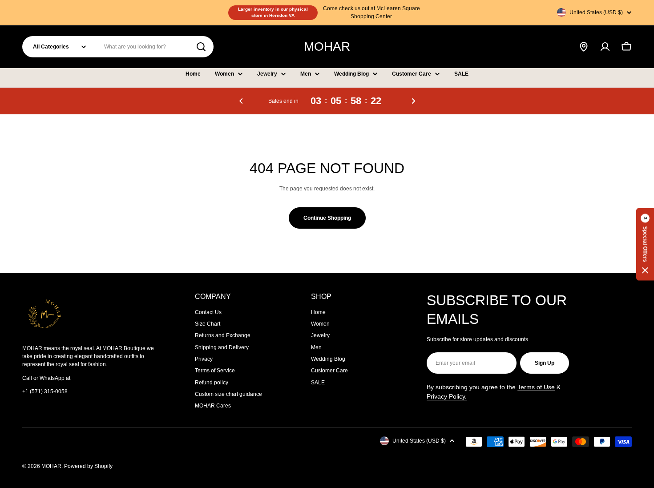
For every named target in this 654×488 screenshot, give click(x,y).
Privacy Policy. (447, 396)
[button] (241, 101)
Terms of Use (536, 387)
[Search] (201, 46)
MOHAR (327, 46)
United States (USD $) (596, 12)
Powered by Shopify (88, 466)
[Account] (605, 46)
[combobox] (118, 46)
